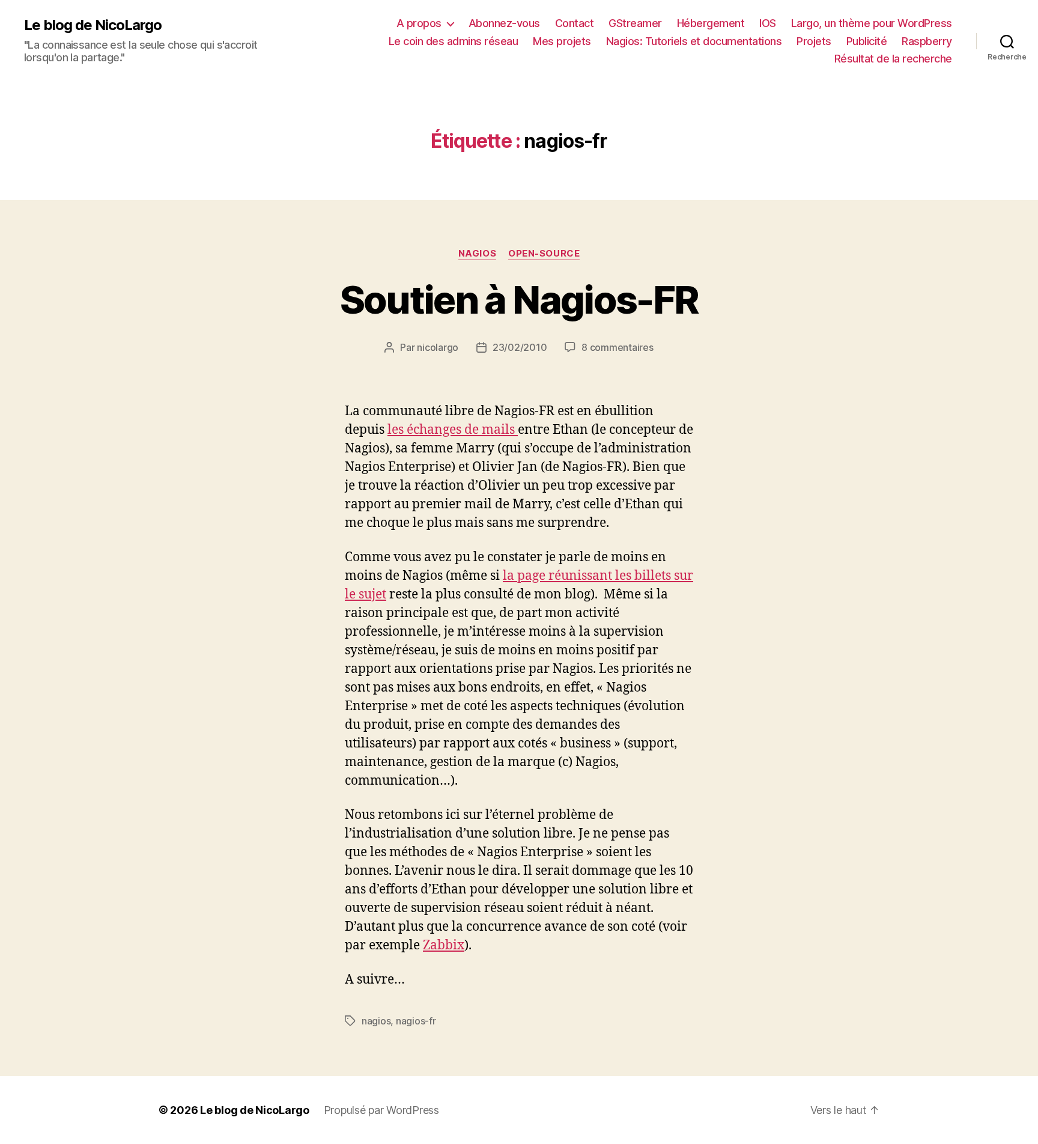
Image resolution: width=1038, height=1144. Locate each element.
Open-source (544, 253)
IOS (767, 23)
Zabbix (443, 945)
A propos (419, 23)
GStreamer (635, 23)
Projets (814, 41)
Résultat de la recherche (893, 58)
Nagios (477, 253)
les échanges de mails (452, 430)
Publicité (866, 41)
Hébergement (711, 23)
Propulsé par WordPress (381, 1110)
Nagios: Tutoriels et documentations (694, 41)
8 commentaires (617, 347)
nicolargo (437, 347)
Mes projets (562, 41)
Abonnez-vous (504, 23)
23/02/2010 (520, 347)
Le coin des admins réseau (453, 41)
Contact (574, 23)
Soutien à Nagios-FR (519, 299)
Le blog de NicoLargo (93, 25)
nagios (376, 1021)
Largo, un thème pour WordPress (871, 23)
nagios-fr (416, 1021)
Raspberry (927, 41)
